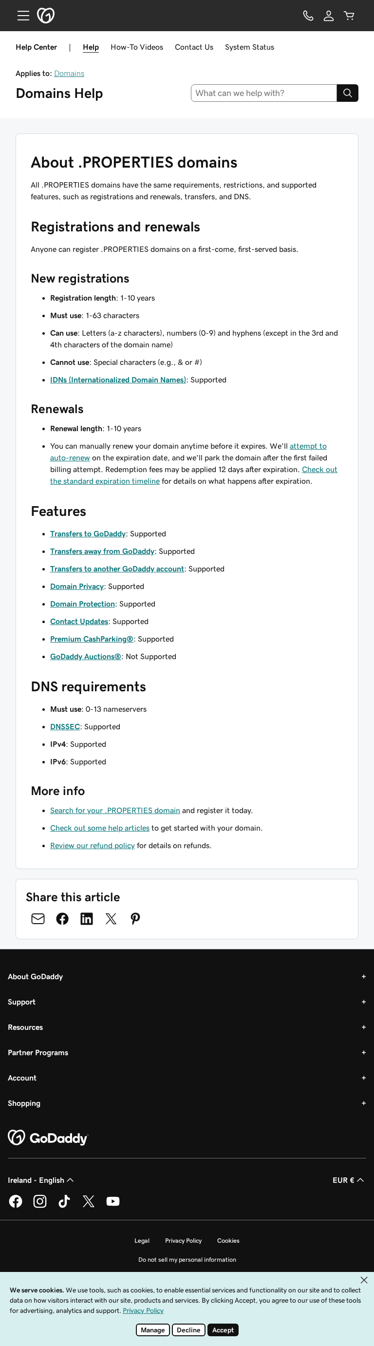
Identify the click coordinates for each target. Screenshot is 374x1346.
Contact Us (194, 47)
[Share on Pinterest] (135, 919)
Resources (25, 1027)
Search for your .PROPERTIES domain (115, 810)
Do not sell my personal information (187, 1259)
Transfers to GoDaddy (88, 533)
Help (91, 47)
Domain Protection (82, 603)
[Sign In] (328, 15)
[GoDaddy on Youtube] (113, 1206)
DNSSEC (65, 726)
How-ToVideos (137, 47)
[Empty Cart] (349, 15)
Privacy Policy (183, 1240)
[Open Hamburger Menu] (19, 15)
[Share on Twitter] (111, 919)
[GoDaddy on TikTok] (64, 1206)
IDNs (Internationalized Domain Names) (118, 379)
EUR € (344, 1180)
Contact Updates (79, 621)
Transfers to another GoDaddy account (117, 568)
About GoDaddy (35, 976)
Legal (142, 1240)
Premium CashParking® (91, 639)
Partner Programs (38, 1052)
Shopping (24, 1103)
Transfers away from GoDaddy (102, 551)
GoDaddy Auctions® (85, 656)
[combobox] (264, 93)
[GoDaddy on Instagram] (40, 1206)
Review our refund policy (92, 845)
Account (22, 1077)
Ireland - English (36, 1180)
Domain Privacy (77, 586)
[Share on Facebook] (62, 919)
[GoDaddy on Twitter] (88, 1206)
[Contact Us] (308, 15)
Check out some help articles (100, 828)
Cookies (228, 1240)
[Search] (347, 93)
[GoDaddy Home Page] (48, 1138)
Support (22, 1001)
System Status (249, 47)
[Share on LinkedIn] (87, 919)
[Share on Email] (38, 919)
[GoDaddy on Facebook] (15, 1206)
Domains (69, 73)
